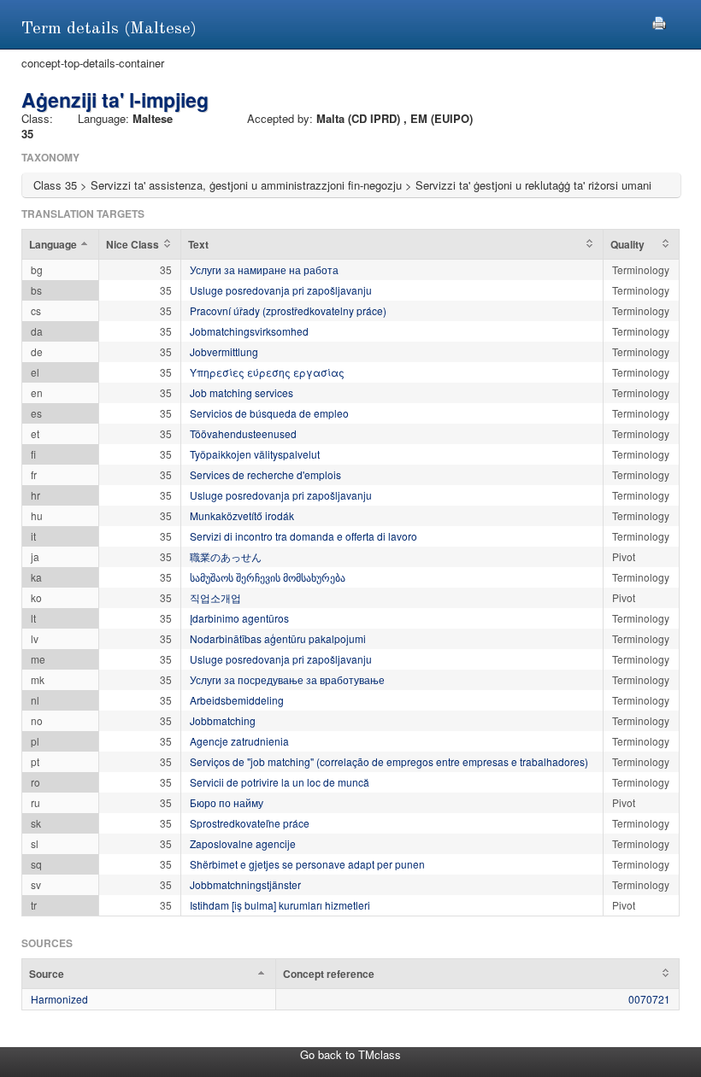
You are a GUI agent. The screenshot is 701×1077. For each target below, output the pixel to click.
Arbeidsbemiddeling (237, 700)
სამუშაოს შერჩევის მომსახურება (267, 577)
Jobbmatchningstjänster (245, 884)
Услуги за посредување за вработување (287, 679)
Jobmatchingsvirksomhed (249, 331)
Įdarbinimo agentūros (239, 618)
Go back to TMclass (350, 1054)
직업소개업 (215, 597)
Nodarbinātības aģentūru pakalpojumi (278, 638)
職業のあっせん (226, 556)
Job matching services (241, 392)
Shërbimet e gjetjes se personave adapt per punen (307, 864)
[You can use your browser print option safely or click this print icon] (659, 21)
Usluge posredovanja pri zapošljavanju (281, 290)
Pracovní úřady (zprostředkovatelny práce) (288, 310)
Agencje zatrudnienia (239, 741)
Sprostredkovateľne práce (249, 823)
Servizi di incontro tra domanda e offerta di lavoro (303, 536)
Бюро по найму (226, 802)
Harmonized (59, 999)
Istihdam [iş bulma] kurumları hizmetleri (280, 905)
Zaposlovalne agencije (243, 843)
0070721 (649, 999)
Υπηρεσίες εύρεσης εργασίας (267, 372)
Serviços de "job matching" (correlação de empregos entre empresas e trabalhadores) (389, 761)
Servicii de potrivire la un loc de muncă (279, 782)
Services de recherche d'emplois (265, 474)
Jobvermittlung (224, 351)
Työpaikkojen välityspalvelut (255, 454)
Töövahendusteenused (243, 433)
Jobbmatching (223, 720)
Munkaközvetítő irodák (242, 515)
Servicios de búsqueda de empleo (269, 413)
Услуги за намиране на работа (264, 269)
